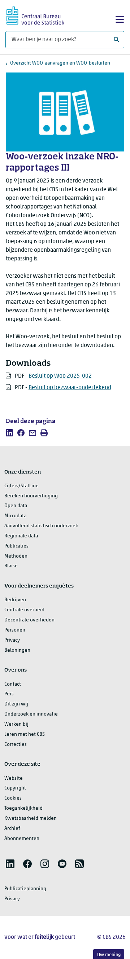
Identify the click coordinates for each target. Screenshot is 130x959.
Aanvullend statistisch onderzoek (41, 526)
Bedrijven (15, 600)
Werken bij (16, 724)
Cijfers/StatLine (21, 486)
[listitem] (9, 432)
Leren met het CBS (24, 734)
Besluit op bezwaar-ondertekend (70, 388)
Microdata (15, 516)
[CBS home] (35, 14)
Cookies (13, 798)
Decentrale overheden (29, 620)
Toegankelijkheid (23, 808)
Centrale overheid (24, 610)
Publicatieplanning (25, 889)
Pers (9, 694)
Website (13, 778)
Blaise (11, 566)
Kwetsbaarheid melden (30, 818)
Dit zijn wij (16, 704)
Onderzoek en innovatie (31, 714)
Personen (14, 630)
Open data (15, 505)
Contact (12, 684)
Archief (12, 828)
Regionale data (21, 536)
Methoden (15, 556)
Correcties (15, 744)
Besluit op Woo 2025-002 (60, 376)
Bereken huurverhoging (31, 496)
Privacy (12, 640)
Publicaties (16, 546)
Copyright (15, 788)
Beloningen (17, 650)
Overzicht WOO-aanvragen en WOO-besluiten (60, 63)
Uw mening (109, 955)
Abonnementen (21, 838)
